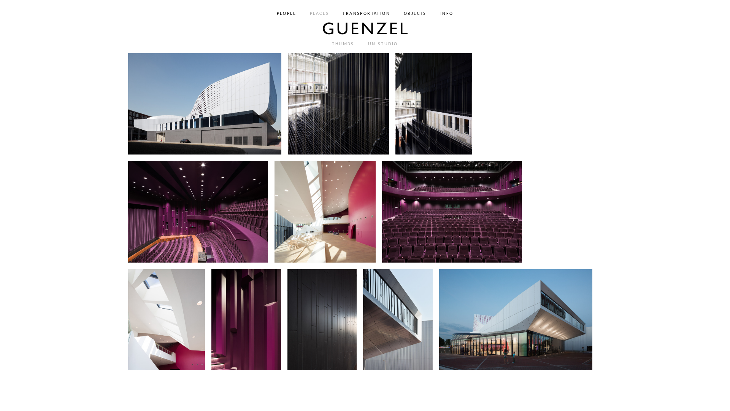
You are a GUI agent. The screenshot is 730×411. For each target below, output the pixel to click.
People (286, 13)
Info (447, 13)
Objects (415, 13)
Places (319, 13)
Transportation (366, 13)
